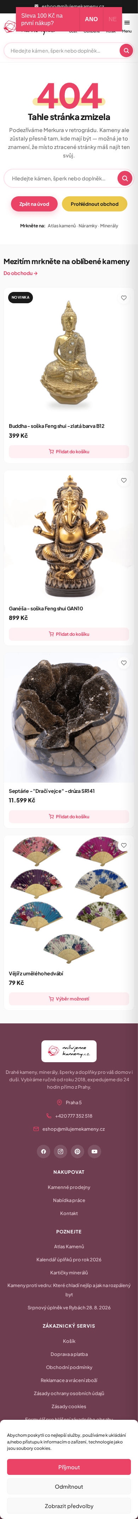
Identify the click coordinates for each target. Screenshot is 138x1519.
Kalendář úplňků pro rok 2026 (69, 1259)
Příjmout (69, 1467)
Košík (69, 1341)
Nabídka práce (69, 1200)
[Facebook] (43, 1151)
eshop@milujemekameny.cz (73, 6)
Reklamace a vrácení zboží (69, 1380)
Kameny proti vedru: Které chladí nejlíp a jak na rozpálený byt (69, 1289)
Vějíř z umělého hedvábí (36, 973)
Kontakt (69, 1213)
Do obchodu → (21, 273)
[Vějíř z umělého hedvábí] (69, 900)
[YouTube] (94, 1151)
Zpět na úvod (34, 204)
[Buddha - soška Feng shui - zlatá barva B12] (69, 353)
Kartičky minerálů (69, 1272)
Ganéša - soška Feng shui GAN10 (46, 608)
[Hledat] (126, 50)
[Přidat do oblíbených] (124, 298)
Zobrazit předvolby (69, 1505)
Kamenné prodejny (69, 1187)
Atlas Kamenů (69, 1246)
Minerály (109, 225)
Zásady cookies (69, 1406)
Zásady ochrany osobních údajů (69, 1393)
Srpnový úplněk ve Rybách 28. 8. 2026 (69, 1307)
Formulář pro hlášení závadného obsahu (69, 1419)
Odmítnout (69, 1486)
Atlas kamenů (62, 225)
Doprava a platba (69, 1354)
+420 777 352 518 (73, 1116)
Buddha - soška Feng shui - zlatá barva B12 (56, 426)
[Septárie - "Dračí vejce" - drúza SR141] (69, 718)
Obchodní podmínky (69, 1367)
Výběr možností (72, 998)
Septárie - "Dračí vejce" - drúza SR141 (52, 791)
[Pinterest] (77, 1151)
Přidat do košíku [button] (72, 451)
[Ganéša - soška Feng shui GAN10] (69, 535)
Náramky (88, 225)
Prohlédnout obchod (95, 204)
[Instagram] (60, 1151)
